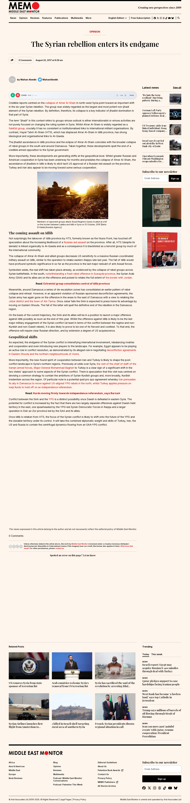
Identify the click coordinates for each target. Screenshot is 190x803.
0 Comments (25, 60)
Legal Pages (65, 799)
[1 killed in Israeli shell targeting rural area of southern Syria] (72, 706)
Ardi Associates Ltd (172, 799)
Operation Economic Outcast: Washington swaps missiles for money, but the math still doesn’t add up (154, 159)
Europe (12, 774)
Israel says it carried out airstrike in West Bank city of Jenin (153, 143)
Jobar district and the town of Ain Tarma (32, 301)
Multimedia (77, 18)
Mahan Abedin (28, 79)
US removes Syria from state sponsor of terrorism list (25, 684)
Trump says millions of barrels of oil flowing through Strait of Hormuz (161, 713)
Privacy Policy (105, 778)
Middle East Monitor (79, 544)
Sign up (175, 178)
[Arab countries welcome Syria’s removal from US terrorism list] (72, 665)
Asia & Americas (17, 766)
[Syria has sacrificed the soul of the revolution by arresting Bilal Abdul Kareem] (115, 665)
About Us (102, 766)
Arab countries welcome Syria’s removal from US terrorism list (70, 684)
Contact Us (103, 774)
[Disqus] (73, 595)
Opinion (23, 18)
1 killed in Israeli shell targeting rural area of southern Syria (70, 725)
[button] (72, 195)
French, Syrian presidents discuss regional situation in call (114, 725)
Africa (12, 762)
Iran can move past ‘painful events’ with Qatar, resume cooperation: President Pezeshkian (158, 731)
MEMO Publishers (106, 782)
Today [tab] (145, 654)
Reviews (34, 18)
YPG (51, 399)
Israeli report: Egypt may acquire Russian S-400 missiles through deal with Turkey (160, 668)
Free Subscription (140, 18)
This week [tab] (156, 654)
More (88, 18)
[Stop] (18, 95)
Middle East (14, 770)
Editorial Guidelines (107, 762)
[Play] (13, 95)
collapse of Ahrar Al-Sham (60, 102)
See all (177, 87)
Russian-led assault (75, 242)
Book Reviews (15, 778)
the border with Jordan (119, 277)
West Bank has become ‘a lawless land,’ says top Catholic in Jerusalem (161, 697)
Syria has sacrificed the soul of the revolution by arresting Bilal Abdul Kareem (115, 684)
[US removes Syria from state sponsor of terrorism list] (29, 665)
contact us (59, 548)
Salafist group (17, 128)
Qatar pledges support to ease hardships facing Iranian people (161, 682)
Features (47, 18)
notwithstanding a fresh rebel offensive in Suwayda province (80, 273)
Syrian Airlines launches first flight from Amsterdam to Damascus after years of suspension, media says (26, 725)
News (13, 18)
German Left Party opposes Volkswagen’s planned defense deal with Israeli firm (154, 113)
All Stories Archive (107, 786)
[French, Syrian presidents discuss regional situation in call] (115, 706)
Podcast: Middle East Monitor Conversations (67, 779)
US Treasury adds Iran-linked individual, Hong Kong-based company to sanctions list (154, 128)
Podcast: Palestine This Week (67, 784)
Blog (55, 762)
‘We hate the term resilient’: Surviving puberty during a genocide (152, 98)
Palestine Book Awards (109, 770)
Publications (61, 18)
